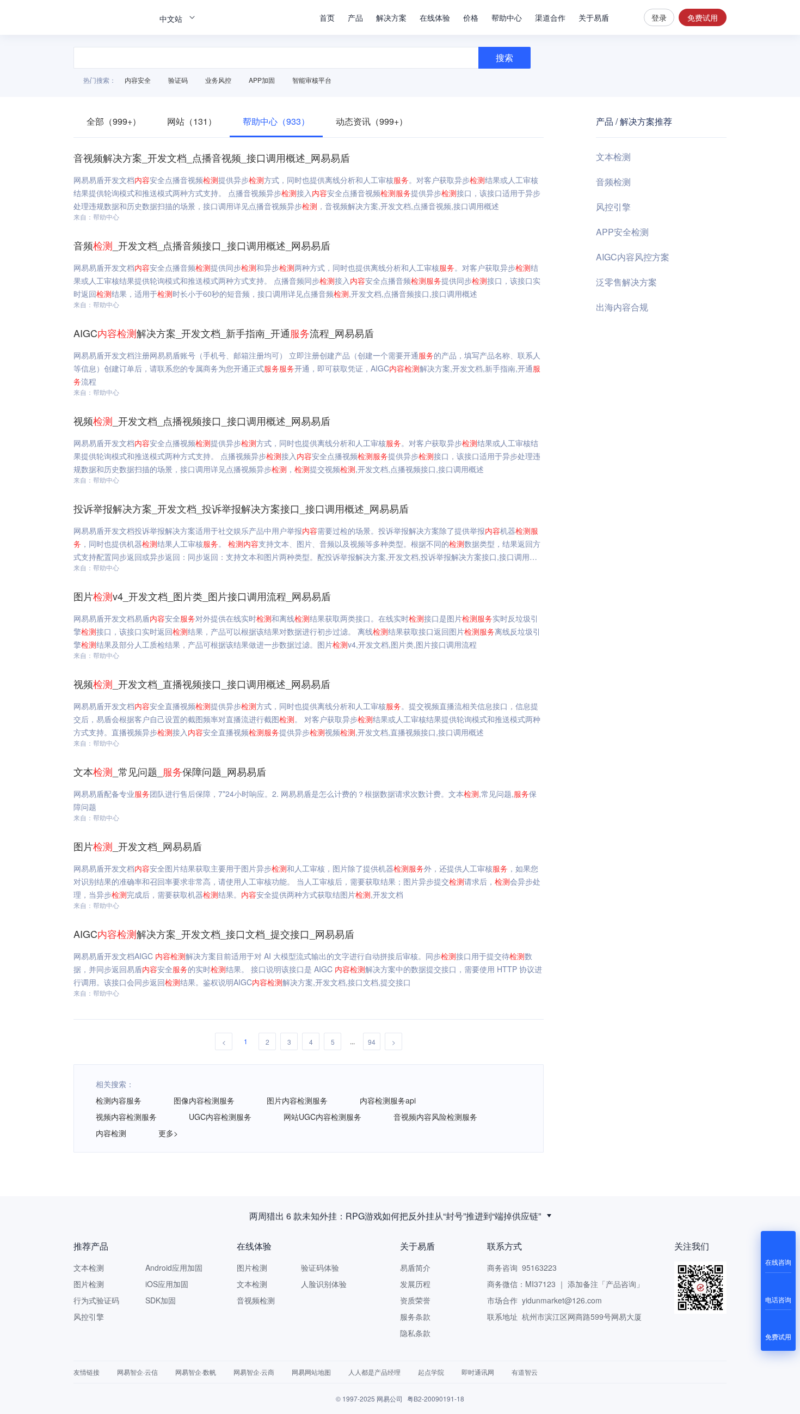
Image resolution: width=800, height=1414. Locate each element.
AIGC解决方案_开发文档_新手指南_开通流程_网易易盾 (223, 333)
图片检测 (88, 1283)
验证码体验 (320, 1267)
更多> (168, 1132)
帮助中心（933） (276, 121)
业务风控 (218, 79)
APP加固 (262, 79)
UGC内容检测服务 (220, 1116)
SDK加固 (160, 1300)
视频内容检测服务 (126, 1116)
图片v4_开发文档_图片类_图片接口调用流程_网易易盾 (202, 596)
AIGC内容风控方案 (632, 257)
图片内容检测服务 (297, 1100)
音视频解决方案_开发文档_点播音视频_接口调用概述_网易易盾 (211, 157)
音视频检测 (256, 1300)
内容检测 (111, 1132)
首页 (327, 17)
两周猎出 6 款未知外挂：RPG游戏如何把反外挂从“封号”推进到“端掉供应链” (395, 1215)
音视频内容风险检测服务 (435, 1116)
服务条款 (415, 1316)
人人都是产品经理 (374, 1371)
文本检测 (613, 156)
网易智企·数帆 (195, 1371)
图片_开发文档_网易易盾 (137, 846)
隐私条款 (415, 1332)
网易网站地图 (311, 1371)
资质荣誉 (415, 1300)
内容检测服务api (388, 1100)
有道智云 (525, 1371)
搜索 (626, 17)
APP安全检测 (622, 231)
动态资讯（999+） (372, 121)
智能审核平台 (311, 79)
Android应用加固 (173, 1267)
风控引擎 (613, 206)
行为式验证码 (96, 1300)
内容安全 (138, 79)
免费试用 (702, 17)
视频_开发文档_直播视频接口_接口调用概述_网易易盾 (201, 683)
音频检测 (613, 181)
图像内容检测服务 (204, 1100)
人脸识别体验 (324, 1283)
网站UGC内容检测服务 (322, 1116)
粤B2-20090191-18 (435, 1398)
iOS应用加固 (166, 1283)
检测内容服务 (118, 1100)
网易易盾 (111, 17)
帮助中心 (506, 17)
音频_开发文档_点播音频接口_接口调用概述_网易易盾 (201, 245)
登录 (659, 17)
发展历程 (415, 1283)
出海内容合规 (622, 307)
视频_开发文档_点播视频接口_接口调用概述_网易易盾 (201, 420)
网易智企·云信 (137, 1371)
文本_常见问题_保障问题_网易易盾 (169, 771)
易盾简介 (415, 1267)
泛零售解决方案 (626, 282)
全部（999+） (114, 121)
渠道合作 (550, 17)
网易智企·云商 (253, 1371)
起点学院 (431, 1371)
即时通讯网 (477, 1371)
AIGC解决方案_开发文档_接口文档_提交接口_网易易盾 (213, 934)
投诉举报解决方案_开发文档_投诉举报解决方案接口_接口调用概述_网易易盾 (241, 508)
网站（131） (192, 121)
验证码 (178, 79)
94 (372, 1041)
